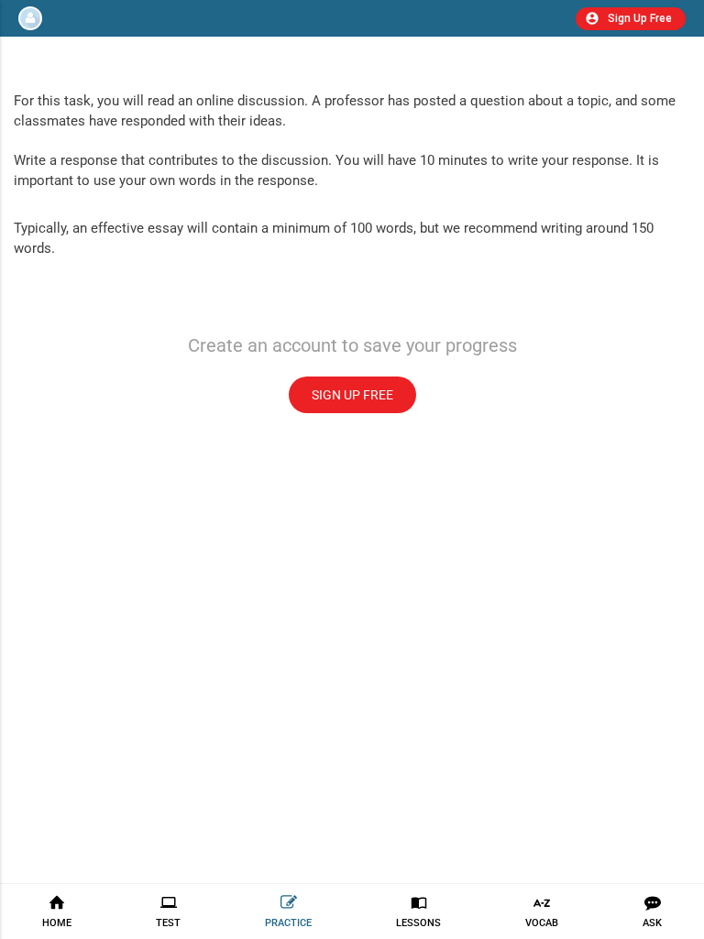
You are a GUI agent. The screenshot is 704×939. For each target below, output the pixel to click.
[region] (352, 469)
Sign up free (352, 395)
